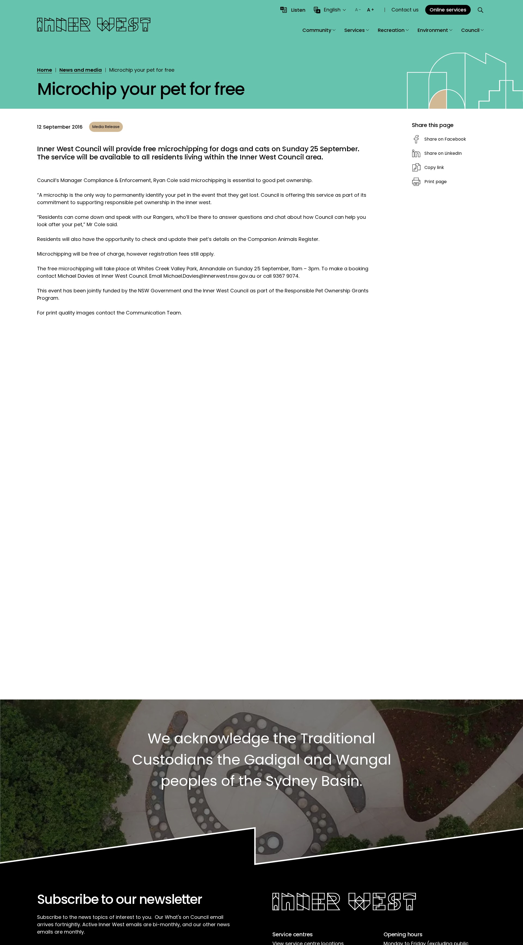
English (332, 9)
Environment (433, 30)
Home (44, 69)
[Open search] (480, 9)
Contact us (405, 9)
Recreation (391, 30)
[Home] (93, 25)
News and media (80, 69)
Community (316, 30)
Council (470, 30)
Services (354, 30)
